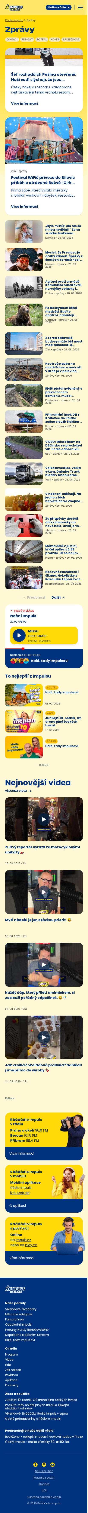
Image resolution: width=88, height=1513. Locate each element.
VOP (44, 1490)
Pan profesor (14, 1319)
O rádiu (11, 1348)
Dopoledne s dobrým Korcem (27, 1334)
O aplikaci (17, 1205)
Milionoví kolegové (18, 1314)
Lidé (8, 1364)
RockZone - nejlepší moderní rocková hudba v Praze (44, 1436)
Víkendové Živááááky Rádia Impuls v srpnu (36, 1413)
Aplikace (11, 1380)
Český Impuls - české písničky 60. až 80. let (37, 1441)
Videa (9, 1359)
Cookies (44, 1484)
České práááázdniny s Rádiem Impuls (33, 1418)
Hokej (55, 39)
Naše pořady (15, 1303)
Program (45, 640)
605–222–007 (44, 1471)
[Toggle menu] (80, 7)
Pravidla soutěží (44, 1477)
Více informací (24, 103)
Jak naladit (13, 1370)
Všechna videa (16, 791)
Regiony (27, 39)
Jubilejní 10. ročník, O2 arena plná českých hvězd (41, 1400)
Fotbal (42, 39)
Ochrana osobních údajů (44, 1497)
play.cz (31, 1245)
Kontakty (11, 1385)
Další (56, 597)
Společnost (71, 39)
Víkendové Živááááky (21, 1309)
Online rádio (57, 7)
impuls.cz (23, 1239)
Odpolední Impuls (18, 1324)
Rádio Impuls (14, 20)
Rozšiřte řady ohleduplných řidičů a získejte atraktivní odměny (37, 1406)
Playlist (32, 640)
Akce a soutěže (17, 1394)
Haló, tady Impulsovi (20, 1340)
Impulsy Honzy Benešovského (27, 1329)
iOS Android (19, 1192)
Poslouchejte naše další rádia (29, 1430)
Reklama (11, 1375)
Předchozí (36, 597)
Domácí (12, 39)
